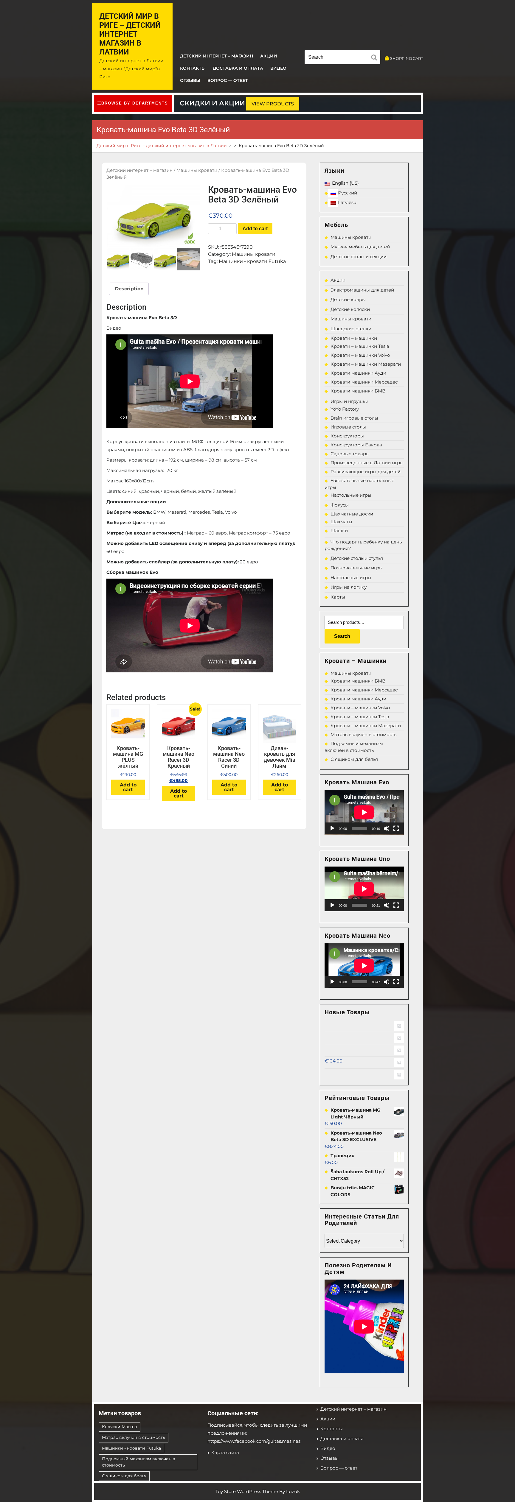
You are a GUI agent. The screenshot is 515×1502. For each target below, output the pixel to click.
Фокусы (340, 505)
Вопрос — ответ (227, 80)
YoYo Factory (345, 409)
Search (342, 636)
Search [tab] (375, 58)
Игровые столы (348, 427)
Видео (278, 68)
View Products (273, 104)
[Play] (332, 828)
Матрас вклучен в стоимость (363, 734)
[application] (364, 812)
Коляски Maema (119, 1426)
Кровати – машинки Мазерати (366, 364)
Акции (268, 56)
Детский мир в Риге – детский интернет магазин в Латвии (130, 34)
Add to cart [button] (128, 787)
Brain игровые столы (354, 418)
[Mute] (387, 828)
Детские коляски (350, 309)
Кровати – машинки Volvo (360, 355)
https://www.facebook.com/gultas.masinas (253, 1441)
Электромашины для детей (362, 290)
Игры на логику (349, 587)
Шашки (339, 530)
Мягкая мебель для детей (360, 247)
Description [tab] (129, 289)
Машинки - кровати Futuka (252, 261)
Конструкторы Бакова (356, 445)
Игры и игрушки (349, 401)
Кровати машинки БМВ (358, 391)
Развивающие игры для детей (366, 471)
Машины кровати (196, 170)
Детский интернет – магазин (216, 56)
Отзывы (190, 80)
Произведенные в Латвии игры (367, 462)
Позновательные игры (357, 568)
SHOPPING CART (406, 58)
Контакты (193, 68)
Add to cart (255, 228)
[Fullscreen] (396, 828)
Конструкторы (347, 436)
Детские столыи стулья (357, 558)
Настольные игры (351, 495)
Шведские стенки (351, 328)
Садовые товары (350, 453)
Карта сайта (225, 1452)
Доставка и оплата (238, 68)
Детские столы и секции (359, 256)
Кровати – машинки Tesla (360, 346)
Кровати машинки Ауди (358, 373)
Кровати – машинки (354, 338)
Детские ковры (348, 299)
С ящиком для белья (354, 759)
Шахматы (341, 521)
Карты (338, 597)
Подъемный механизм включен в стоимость (138, 1462)
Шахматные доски (352, 514)
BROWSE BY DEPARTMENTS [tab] (134, 103)
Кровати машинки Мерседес (364, 382)
